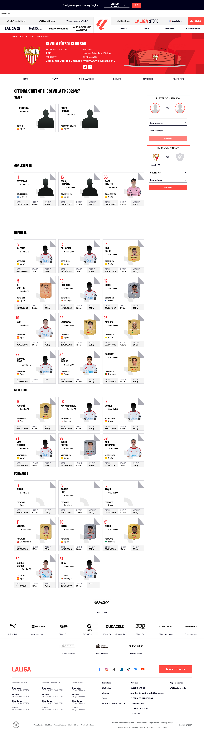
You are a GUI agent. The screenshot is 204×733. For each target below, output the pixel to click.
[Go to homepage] (102, 31)
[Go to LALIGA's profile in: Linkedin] (121, 669)
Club (25, 79)
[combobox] (168, 123)
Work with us (73, 725)
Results (117, 79)
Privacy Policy (166, 723)
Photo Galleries (192, 29)
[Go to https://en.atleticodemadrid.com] (27, 14)
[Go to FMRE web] (16, 725)
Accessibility (142, 723)
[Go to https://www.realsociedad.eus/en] (172, 14)
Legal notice (154, 723)
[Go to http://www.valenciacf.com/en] (191, 14)
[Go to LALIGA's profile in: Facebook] (99, 669)
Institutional (16, 21)
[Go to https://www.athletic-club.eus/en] (17, 14)
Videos (123, 29)
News (146, 29)
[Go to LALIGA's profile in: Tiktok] (128, 669)
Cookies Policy (124, 727)
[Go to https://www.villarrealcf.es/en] (201, 14)
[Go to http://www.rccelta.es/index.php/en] (46, 14)
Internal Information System (123, 723)
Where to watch (77, 21)
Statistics (169, 29)
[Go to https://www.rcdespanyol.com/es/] (143, 14)
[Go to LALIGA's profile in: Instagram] (106, 669)
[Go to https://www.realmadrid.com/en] (162, 14)
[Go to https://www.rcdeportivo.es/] (133, 14)
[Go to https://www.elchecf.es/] (66, 14)
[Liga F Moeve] (59, 29)
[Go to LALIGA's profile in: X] (85, 67)
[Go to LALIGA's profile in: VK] (135, 669)
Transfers (178, 79)
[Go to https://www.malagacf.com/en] (104, 14)
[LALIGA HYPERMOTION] (36, 29)
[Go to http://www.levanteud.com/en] (95, 14)
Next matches (86, 79)
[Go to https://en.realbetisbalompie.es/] (152, 14)
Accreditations (60, 725)
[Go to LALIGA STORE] (146, 21)
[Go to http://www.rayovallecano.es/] (124, 14)
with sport (47, 21)
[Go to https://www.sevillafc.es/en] (181, 14)
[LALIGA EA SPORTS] (12, 29)
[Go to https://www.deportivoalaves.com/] (56, 14)
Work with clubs (87, 725)
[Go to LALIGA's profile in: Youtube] (142, 669)
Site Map (48, 725)
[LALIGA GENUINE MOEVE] (81, 29)
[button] (12, 29)
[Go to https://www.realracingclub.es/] (114, 14)
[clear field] (185, 173)
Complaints (38, 725)
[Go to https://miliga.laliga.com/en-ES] (196, 21)
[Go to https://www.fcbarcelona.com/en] (75, 14)
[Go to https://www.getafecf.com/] (85, 14)
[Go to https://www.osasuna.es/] (37, 14)
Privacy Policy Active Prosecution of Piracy (149, 727)
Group (123, 21)
